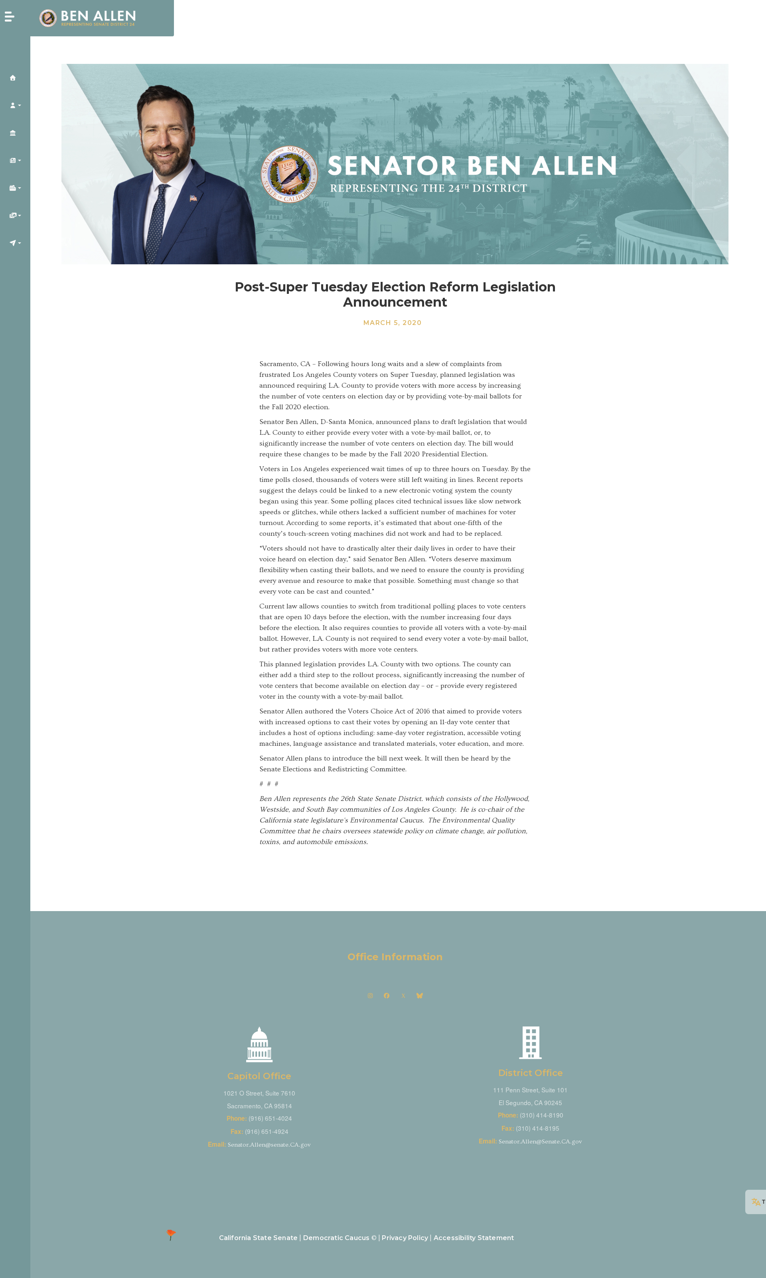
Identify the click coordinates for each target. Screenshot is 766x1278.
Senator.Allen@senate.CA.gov (269, 1144)
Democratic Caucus (336, 1238)
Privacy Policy (405, 1238)
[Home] (102, 18)
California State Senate (258, 1238)
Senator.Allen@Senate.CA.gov (540, 1141)
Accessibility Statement (474, 1238)
